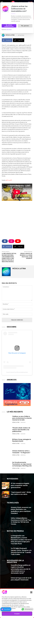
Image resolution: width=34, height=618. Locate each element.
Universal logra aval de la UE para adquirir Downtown (21, 579)
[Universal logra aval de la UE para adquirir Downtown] (5, 580)
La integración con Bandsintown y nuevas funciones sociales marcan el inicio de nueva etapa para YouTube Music (21, 539)
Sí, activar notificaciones (9, 25)
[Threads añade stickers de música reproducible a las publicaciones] (6, 431)
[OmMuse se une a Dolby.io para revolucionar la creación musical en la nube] (6, 419)
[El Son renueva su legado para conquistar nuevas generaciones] (5, 485)
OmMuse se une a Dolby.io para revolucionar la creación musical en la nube (22, 418)
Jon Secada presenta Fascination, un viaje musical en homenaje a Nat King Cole (22, 464)
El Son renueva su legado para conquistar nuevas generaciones (20, 485)
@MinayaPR (9, 180)
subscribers (9, 29)
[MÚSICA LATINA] (3, 35)
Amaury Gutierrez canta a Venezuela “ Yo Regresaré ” (21, 452)
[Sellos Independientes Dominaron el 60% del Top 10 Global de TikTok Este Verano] (5, 520)
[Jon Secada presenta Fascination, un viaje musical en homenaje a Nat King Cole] (6, 465)
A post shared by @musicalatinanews (17, 372)
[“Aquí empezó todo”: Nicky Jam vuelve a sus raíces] (5, 494)
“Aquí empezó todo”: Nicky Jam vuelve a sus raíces (21, 493)
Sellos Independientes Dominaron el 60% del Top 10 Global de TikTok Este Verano (21, 521)
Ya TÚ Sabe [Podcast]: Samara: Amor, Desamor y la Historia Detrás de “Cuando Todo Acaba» (21, 551)
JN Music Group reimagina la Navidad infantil (21, 440)
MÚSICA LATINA (10, 35)
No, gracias (25, 26)
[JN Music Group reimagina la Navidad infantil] (6, 442)
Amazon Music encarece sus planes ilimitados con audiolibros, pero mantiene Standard (21, 510)
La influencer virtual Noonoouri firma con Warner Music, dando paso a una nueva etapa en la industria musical (9, 258)
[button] (31, 592)
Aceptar (17, 614)
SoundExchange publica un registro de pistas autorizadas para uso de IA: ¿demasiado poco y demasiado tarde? (20, 569)
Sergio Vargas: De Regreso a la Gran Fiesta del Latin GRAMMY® (26, 256)
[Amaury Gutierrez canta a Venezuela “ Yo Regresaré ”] (6, 454)
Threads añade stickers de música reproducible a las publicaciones (21, 430)
